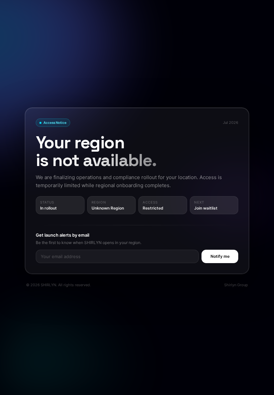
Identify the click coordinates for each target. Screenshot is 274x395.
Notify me (220, 256)
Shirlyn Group (236, 285)
